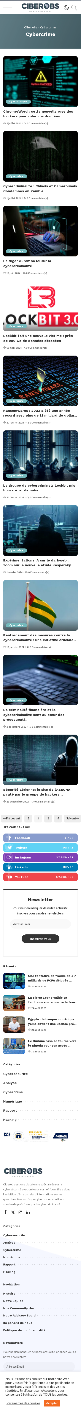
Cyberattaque (18, 101)
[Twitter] (13, 1212)
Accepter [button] (52, 1403)
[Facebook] (5, 1212)
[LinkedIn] (28, 1212)
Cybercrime (16, 176)
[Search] (73, 7)
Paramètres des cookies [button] (23, 1403)
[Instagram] (20, 1212)
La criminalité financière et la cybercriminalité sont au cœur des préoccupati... (33, 715)
